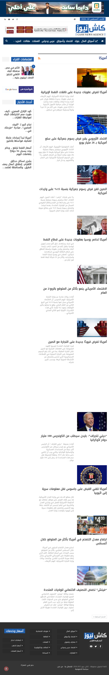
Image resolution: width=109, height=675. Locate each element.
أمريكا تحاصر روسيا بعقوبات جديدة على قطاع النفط (75, 239)
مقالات (26, 41)
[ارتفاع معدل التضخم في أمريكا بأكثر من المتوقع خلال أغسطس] (92, 525)
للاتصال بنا (68, 666)
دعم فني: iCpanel (27, 665)
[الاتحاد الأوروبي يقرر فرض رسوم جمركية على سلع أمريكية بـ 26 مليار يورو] (92, 124)
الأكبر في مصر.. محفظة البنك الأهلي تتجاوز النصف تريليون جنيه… (19, 73)
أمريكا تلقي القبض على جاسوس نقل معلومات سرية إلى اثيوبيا (74, 491)
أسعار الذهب (16, 645)
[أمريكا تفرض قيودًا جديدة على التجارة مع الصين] (92, 327)
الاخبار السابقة (99, 616)
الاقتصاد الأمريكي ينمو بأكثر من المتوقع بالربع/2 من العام (75, 290)
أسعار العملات (16, 651)
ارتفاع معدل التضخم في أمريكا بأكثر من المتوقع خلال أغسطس (74, 541)
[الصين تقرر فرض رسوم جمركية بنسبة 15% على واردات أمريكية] (92, 174)
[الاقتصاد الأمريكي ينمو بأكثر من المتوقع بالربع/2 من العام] (92, 274)
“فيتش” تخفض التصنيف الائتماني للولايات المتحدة (75, 589)
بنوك (77, 41)
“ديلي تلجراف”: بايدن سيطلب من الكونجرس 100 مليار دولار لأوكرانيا (74, 438)
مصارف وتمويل (70, 642)
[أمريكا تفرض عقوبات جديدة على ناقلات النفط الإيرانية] (92, 77)
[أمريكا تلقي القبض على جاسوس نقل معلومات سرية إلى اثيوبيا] (92, 474)
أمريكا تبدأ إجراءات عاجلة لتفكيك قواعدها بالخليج (18, 139)
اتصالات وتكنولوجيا (41, 647)
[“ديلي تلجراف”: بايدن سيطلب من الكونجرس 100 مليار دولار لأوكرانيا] (92, 421)
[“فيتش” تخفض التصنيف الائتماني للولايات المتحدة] (92, 575)
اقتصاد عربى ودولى (68, 647)
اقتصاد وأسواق (64, 41)
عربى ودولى (48, 41)
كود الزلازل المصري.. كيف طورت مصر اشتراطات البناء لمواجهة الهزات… (17, 114)
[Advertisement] (72, 387)
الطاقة (45, 636)
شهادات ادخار (16, 640)
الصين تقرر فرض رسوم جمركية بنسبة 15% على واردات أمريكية (73, 191)
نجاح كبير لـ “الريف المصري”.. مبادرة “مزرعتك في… (17, 127)
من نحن (60, 666)
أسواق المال (87, 41)
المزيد (18, 41)
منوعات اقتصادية (42, 631)
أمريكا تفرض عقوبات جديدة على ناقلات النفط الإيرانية (74, 92)
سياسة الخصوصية (81, 669)
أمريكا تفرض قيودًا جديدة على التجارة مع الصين (77, 341)
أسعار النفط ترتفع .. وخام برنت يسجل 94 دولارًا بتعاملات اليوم (18, 151)
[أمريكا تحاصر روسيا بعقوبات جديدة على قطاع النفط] (92, 225)
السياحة (45, 652)
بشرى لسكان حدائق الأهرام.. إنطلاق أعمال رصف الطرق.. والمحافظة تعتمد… (16, 164)
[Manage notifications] (6, 668)
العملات (36, 41)
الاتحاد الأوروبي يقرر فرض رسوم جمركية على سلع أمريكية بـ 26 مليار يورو (76, 140)
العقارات (73, 652)
